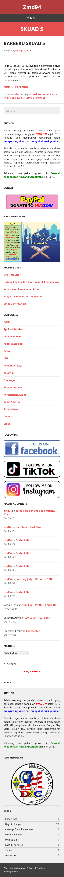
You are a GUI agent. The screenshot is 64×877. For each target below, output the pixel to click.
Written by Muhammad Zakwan (19, 868)
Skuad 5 (19, 97)
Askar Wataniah (13, 343)
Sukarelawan (11, 409)
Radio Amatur (12, 402)
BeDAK (7, 351)
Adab (7, 322)
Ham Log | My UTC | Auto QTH (33, 579)
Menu (33, 18)
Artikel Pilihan (12, 336)
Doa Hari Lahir (12, 274)
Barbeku (37, 94)
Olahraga (9, 380)
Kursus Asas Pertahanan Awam (22, 289)
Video (7, 423)
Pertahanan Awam (15, 394)
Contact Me (22, 540)
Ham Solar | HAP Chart (29, 527)
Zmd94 (32, 7)
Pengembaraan (13, 387)
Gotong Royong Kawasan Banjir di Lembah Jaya (32, 282)
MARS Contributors (15, 303)
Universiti (9, 416)
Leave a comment (35, 97)
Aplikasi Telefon (13, 329)
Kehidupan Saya (13, 365)
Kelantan (18, 94)
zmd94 (7, 510)
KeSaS (46, 94)
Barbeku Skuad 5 (24, 43)
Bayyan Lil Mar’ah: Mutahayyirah (23, 296)
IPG (6, 358)
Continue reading (17, 87)
